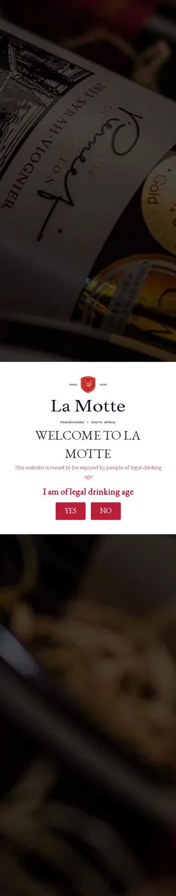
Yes (71, 511)
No (106, 511)
